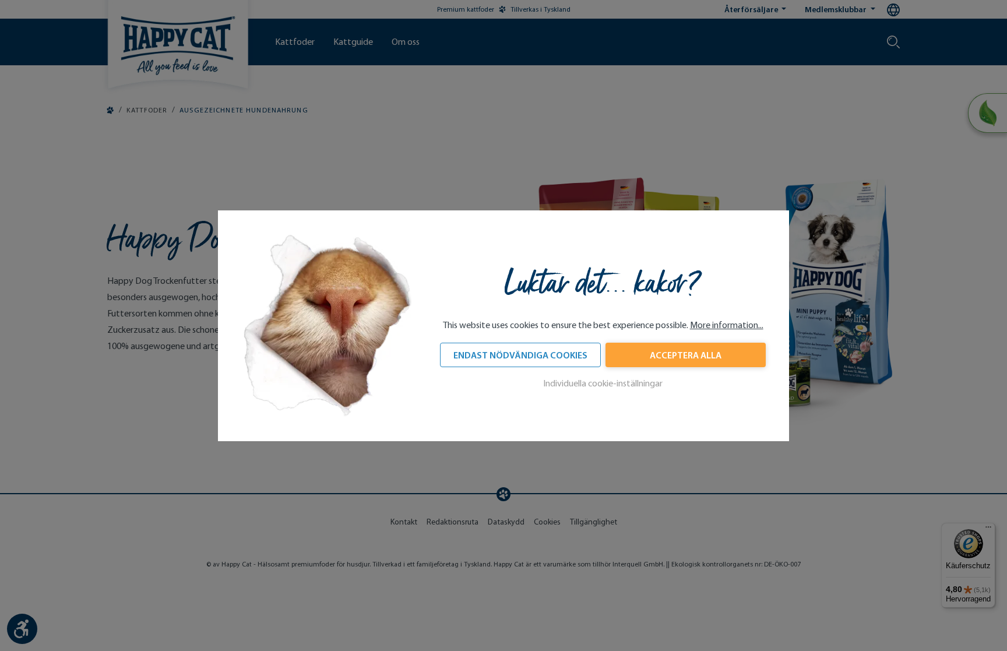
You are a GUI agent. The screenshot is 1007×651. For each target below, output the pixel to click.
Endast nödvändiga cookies (520, 355)
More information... (726, 324)
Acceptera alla (685, 355)
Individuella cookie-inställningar (603, 383)
